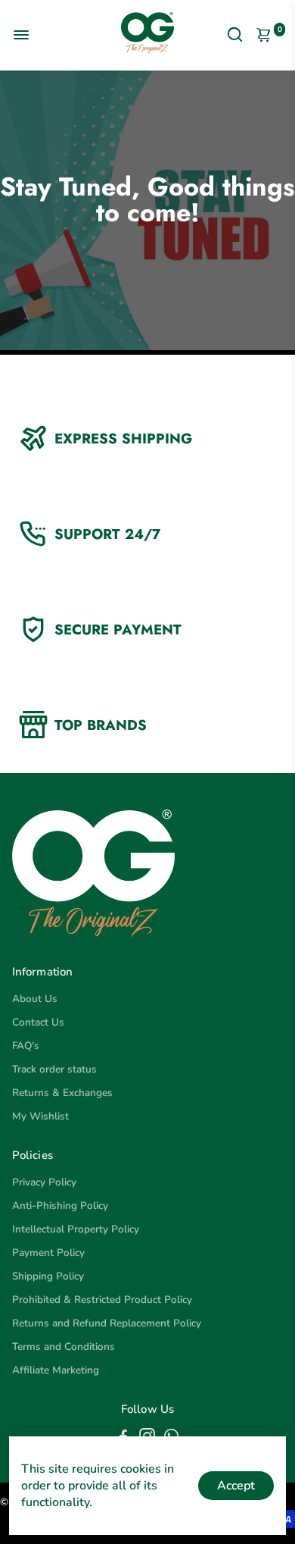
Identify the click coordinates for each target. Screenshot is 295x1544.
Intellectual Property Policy (75, 1229)
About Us (34, 998)
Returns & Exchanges (62, 1092)
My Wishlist (40, 1116)
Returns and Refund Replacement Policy (106, 1323)
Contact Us (38, 1022)
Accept (236, 1485)
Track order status (54, 1069)
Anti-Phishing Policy (60, 1205)
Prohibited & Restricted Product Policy (102, 1299)
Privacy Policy (44, 1182)
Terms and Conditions (63, 1346)
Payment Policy (48, 1252)
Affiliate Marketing (55, 1370)
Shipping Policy (48, 1276)
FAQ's (25, 1045)
